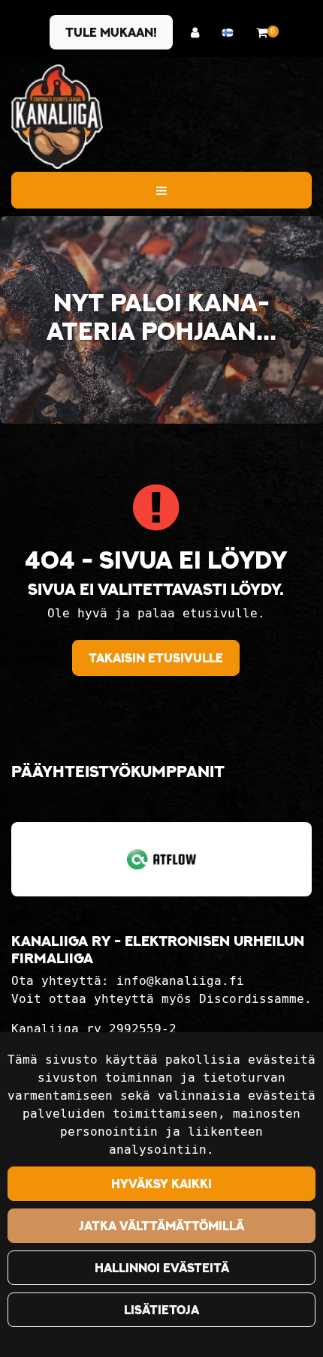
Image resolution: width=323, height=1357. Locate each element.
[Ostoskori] (261, 33)
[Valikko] (161, 190)
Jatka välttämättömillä (161, 1226)
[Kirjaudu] (199, 33)
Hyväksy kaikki (161, 1184)
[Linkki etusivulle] (57, 117)
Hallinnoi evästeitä (162, 1268)
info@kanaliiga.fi (180, 981)
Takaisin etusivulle (156, 658)
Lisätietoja (161, 1310)
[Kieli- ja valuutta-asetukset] (231, 33)
